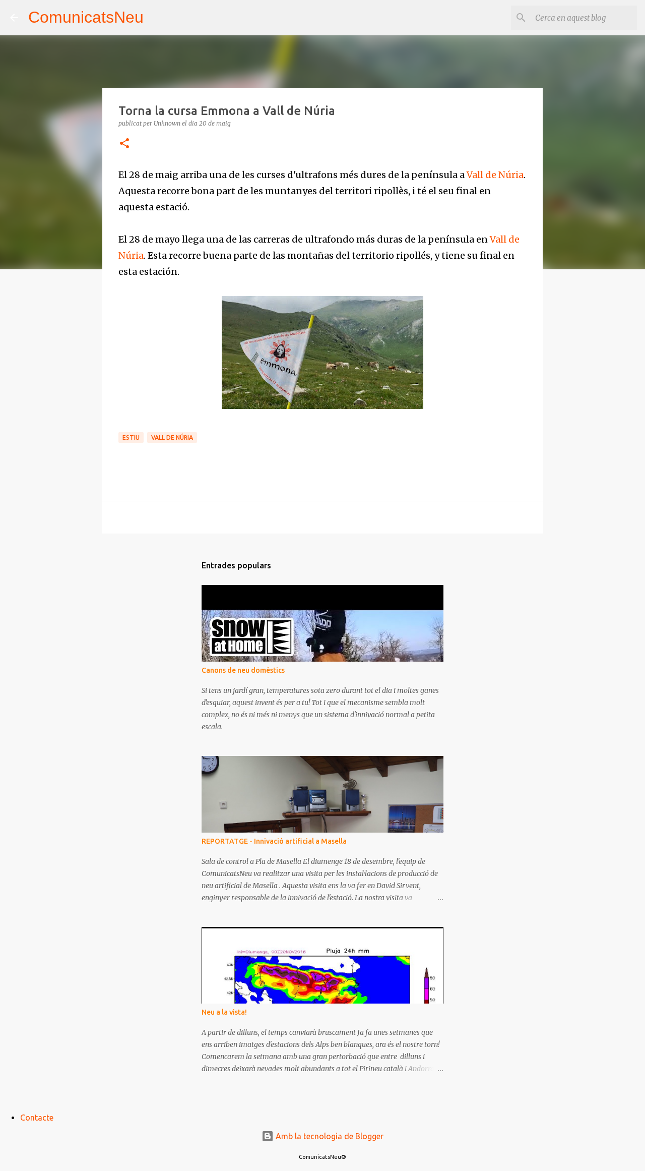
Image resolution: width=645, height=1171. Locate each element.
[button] (124, 144)
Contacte (36, 1117)
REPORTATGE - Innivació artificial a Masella (274, 841)
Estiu (131, 437)
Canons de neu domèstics (243, 670)
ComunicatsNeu (86, 17)
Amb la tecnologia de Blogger (328, 1136)
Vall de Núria (495, 175)
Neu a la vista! (224, 1012)
